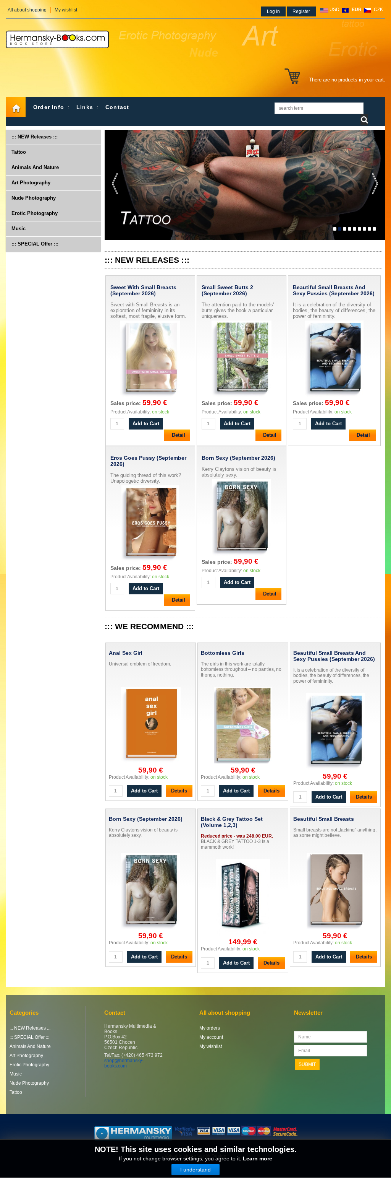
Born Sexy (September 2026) (238, 458)
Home (16, 107)
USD (334, 9)
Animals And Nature (35, 167)
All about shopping (27, 10)
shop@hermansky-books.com (124, 1063)
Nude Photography (33, 198)
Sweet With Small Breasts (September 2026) (143, 290)
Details (179, 791)
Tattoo (18, 152)
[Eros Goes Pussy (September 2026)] (150, 562)
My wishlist (66, 10)
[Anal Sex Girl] (151, 726)
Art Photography (30, 182)
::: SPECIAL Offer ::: (34, 244)
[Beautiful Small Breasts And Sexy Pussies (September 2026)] (334, 397)
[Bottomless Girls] (243, 726)
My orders (209, 1028)
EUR (357, 9)
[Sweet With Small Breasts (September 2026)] (150, 397)
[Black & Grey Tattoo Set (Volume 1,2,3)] (243, 897)
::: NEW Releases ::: (34, 137)
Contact (117, 107)
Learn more (257, 1158)
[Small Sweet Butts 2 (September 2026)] (241, 397)
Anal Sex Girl (125, 653)
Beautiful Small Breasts (323, 819)
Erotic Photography (34, 213)
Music (18, 228)
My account (211, 1037)
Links (84, 107)
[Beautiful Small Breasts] (335, 891)
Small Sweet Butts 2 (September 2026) (227, 290)
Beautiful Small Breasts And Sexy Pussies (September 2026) (334, 290)
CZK (378, 9)
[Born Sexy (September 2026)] (241, 555)
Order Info (48, 107)
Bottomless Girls (222, 653)
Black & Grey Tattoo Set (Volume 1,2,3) (232, 822)
